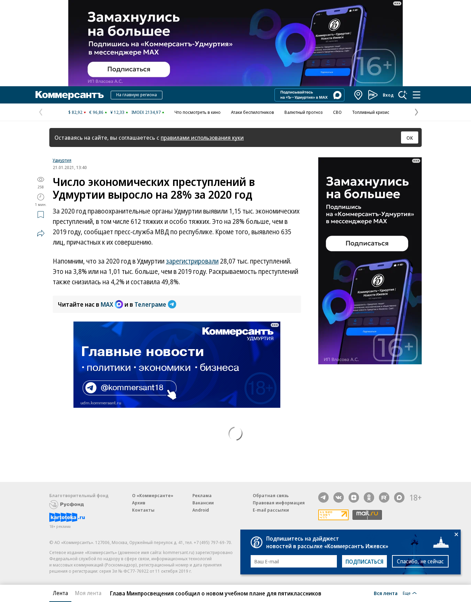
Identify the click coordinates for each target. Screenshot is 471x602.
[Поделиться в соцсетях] (41, 233)
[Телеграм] (323, 497)
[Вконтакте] (338, 497)
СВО (337, 112)
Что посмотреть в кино (197, 112)
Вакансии (203, 503)
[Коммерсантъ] (70, 95)
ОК (410, 137)
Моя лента (88, 593)
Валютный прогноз (303, 112)
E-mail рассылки (271, 510)
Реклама (202, 495)
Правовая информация (279, 503)
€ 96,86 (96, 112)
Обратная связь (271, 495)
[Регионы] (358, 95)
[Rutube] (384, 497)
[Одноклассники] (369, 497)
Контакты (143, 510)
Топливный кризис (370, 112)
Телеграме (150, 304)
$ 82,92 (75, 112)
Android (200, 510)
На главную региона (136, 94)
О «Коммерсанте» (152, 495)
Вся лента (386, 593)
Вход (388, 95)
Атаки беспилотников (252, 112)
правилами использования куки (202, 137)
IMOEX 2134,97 (146, 112)
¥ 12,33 (117, 112)
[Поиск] (403, 95)
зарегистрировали (192, 261)
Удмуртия (62, 160)
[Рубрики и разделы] (416, 95)
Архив (138, 503)
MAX (107, 304)
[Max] (399, 497)
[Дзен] (354, 497)
